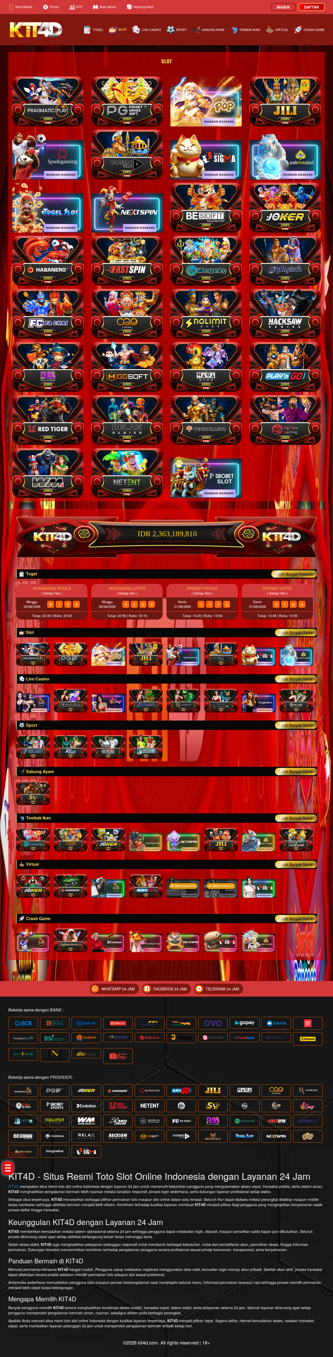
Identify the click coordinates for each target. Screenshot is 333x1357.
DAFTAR (311, 7)
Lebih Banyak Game (296, 632)
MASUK (283, 7)
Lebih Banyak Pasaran (294, 574)
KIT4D (13, 1186)
